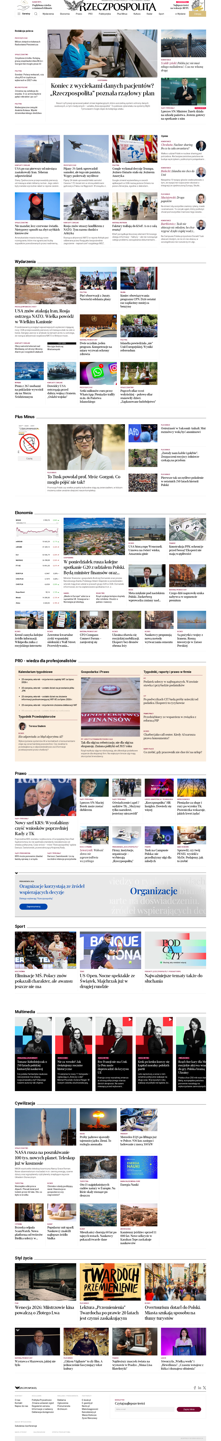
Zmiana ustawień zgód (43, 1403)
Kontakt (18, 1403)
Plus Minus (122, 14)
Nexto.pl (86, 1406)
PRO (90, 14)
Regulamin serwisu (41, 1406)
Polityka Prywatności (42, 1400)
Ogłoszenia (62, 1403)
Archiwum (62, 1409)
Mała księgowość (90, 1409)
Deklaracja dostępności (43, 1412)
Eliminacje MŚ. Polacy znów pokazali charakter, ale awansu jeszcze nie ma (44, 981)
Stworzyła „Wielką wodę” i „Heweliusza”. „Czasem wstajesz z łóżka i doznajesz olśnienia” (182, 1365)
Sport (161, 14)
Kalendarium (39, 1432)
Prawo (79, 14)
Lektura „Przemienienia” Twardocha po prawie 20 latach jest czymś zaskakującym (109, 1313)
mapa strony (21, 1432)
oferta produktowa (61, 1432)
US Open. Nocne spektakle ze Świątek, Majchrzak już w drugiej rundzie (107, 981)
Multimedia (25, 1011)
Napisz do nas (21, 1406)
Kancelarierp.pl (89, 1412)
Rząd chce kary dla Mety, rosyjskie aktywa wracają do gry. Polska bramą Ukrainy (194, 1067)
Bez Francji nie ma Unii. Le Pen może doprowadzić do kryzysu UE (113, 1067)
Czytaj (29, 458)
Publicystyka (105, 14)
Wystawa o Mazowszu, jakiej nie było (35, 1363)
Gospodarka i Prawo (95, 672)
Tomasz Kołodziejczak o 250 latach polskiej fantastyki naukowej (32, 1065)
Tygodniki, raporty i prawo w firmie (167, 672)
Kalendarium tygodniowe (35, 672)
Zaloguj (197, 14)
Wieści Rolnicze (89, 1415)
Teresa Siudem (37, 726)
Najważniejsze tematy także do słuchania (173, 978)
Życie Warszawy (89, 1418)
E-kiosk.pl (86, 1400)
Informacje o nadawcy (42, 1409)
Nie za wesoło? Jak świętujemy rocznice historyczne (70, 1065)
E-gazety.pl (87, 1403)
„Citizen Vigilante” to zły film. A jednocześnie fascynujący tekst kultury (83, 1365)
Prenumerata (63, 1406)
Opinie (164, 136)
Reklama (61, 1400)
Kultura (137, 14)
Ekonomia (65, 14)
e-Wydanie (180, 14)
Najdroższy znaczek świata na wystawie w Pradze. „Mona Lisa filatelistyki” (132, 1365)
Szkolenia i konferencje (26, 1426)
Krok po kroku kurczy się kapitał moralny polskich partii (153, 1065)
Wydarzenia (48, 14)
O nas (17, 1400)
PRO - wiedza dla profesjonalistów (45, 660)
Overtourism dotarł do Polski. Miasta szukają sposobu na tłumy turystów (173, 1313)
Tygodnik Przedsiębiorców (36, 716)
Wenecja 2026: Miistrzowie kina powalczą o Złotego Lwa (44, 1310)
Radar (149, 14)
